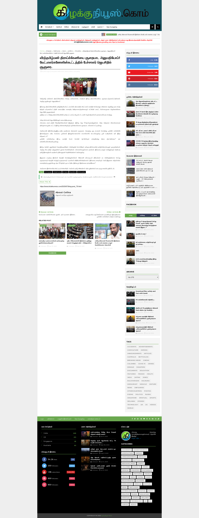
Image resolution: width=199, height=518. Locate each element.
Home (42, 51)
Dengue (130, 367)
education (144, 370)
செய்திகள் (48, 27)
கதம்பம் (100, 27)
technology (132, 404)
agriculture (132, 350)
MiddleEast (132, 384)
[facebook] (132, 419)
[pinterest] (141, 419)
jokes (145, 377)
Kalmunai (57, 51)
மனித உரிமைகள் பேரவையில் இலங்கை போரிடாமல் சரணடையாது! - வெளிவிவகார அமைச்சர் (134, 34)
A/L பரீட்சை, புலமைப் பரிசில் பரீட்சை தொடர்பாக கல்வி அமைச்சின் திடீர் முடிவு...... (146, 132)
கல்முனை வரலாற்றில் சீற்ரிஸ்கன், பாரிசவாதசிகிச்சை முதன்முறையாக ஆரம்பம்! (146, 318)
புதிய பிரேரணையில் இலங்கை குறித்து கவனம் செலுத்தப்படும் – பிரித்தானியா (79, 242)
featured (72, 225)
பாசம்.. (138, 250)
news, (66, 71)
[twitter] (135, 419)
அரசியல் (59, 27)
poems (130, 394)
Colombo (131, 363)
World (130, 408)
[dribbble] (147, 419)
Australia (131, 357)
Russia (148, 394)
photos (147, 391)
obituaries (139, 387)
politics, (71, 71)
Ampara (48, 51)
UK (142, 404)
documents (132, 370)
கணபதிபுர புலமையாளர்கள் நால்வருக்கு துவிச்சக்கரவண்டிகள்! (51, 242)
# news (65, 172)
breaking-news (100, 34)
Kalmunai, (61, 71)
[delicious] (158, 419)
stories (141, 401)
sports (153, 398)
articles (147, 353)
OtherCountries (134, 391)
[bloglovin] (144, 419)
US (146, 404)
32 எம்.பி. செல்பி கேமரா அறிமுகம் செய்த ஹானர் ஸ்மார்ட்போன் (144, 162)
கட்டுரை (154, 215)
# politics (73, 172)
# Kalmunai (57, 172)
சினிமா (66, 27)
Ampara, (54, 71)
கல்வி (93, 27)
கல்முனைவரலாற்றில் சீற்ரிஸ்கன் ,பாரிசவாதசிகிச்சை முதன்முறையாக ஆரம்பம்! (146, 329)
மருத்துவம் (85, 27)
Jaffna (137, 377)
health (150, 374)
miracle (143, 384)
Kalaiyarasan (133, 380)
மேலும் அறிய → (136, 438)
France (141, 374)
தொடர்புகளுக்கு (112, 27)
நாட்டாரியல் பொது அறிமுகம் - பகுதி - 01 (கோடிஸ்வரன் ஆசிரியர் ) (146, 179)
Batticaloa (144, 357)
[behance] (152, 419)
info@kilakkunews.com (83, 42)
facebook (52, 253)
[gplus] (138, 419)
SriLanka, (77, 71)
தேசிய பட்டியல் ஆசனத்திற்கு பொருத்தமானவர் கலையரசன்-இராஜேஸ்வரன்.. (146, 193)
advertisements (146, 346)
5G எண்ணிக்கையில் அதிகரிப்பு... (145, 299)
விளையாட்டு (75, 27)
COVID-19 (142, 363)
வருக (42, 419)
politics (70, 51)
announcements (134, 353)
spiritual (143, 398)
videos (153, 404)
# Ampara (48, 172)
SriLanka (78, 51)
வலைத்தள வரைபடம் (94, 419)
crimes (151, 363)
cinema (146, 360)
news (64, 51)
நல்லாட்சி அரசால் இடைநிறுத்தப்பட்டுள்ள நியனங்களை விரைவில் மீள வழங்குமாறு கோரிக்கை (147, 114)
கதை (131, 215)
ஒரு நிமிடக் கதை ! (141, 234)
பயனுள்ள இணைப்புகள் (64, 419)
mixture (152, 384)
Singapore (132, 398)
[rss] (150, 419)
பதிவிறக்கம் (50, 419)
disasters (141, 367)
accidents (131, 346)
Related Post (45, 220)
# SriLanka (81, 172)
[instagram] (156, 419)
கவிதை (142, 215)
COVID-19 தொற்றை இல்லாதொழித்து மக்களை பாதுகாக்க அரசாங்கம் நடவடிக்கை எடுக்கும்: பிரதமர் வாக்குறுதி (147, 143)
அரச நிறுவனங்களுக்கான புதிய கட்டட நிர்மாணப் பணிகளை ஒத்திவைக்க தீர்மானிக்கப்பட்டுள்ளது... (146, 103)
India (129, 377)
